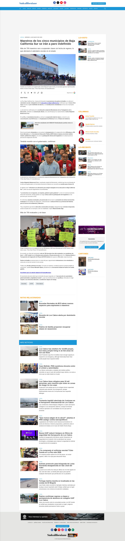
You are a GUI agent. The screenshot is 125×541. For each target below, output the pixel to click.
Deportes (85, 8)
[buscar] (105, 8)
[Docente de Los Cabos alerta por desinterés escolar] (29, 317)
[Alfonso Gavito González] (81, 133)
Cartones (55, 8)
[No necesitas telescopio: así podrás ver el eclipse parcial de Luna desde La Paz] (82, 153)
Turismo (79, 8)
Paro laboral (40, 283)
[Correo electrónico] (35, 93)
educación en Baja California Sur (50, 103)
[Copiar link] (38, 93)
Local (24, 8)
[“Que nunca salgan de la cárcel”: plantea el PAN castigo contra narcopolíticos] (29, 422)
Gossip (61, 8)
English (29, 8)
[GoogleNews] (66, 530)
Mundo (39, 8)
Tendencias (73, 8)
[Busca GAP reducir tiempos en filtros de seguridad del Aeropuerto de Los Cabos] (29, 438)
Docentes (23, 283)
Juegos (96, 8)
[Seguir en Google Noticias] (74, 93)
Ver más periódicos (99, 3)
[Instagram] (65, 2)
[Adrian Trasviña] (81, 117)
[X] (58, 2)
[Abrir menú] (20, 9)
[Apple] (69, 530)
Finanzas (44, 8)
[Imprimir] (42, 93)
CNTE (31, 283)
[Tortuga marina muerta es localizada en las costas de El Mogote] (29, 485)
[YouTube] (61, 2)
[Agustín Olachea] (81, 125)
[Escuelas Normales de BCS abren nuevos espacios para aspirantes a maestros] (29, 306)
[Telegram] (31, 93)
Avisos (91, 8)
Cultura (66, 8)
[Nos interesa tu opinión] (62, 516)
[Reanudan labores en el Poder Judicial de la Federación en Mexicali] (82, 173)
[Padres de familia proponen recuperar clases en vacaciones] (29, 329)
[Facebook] (54, 2)
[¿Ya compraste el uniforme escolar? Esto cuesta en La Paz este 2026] (29, 453)
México (34, 8)
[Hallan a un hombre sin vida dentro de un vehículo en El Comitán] (82, 159)
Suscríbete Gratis (91, 247)
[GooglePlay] (73, 530)
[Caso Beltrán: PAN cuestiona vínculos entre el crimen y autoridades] (29, 370)
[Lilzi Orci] (81, 140)
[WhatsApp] (28, 93)
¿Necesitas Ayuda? (62, 526)
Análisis (50, 8)
